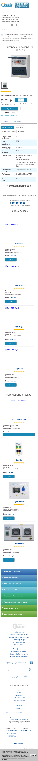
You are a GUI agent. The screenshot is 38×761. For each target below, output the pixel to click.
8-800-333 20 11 (17, 203)
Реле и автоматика (19, 642)
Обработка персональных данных (19, 719)
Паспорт (6, 121)
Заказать (19, 435)
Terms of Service (21, 723)
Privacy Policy (13, 723)
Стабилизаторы (19, 632)
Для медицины (19, 645)
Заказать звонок (20, 191)
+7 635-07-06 (11, 731)
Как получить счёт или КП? (9, 115)
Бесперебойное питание (19, 654)
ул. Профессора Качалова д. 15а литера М (11, 735)
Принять (33, 755)
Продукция (19, 689)
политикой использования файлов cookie (15, 756)
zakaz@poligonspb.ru (19, 743)
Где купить (19, 695)
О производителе (19, 700)
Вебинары (19, 705)
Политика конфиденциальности (19, 718)
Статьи (19, 703)
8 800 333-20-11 (10, 15)
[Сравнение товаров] (11, 26)
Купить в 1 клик (9, 112)
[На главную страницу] (7, 5)
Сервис (19, 692)
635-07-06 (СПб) (10, 19)
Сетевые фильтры (19, 640)
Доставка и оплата (19, 697)
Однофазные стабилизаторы (19, 635)
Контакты (19, 708)
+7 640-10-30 (25, 731)
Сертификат (17, 121)
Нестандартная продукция (19, 656)
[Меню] (35, 3)
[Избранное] (15, 26)
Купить (10, 109)
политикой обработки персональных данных (13, 758)
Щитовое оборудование (19, 651)
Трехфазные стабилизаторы (19, 637)
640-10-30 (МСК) (10, 21)
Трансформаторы (19, 649)
